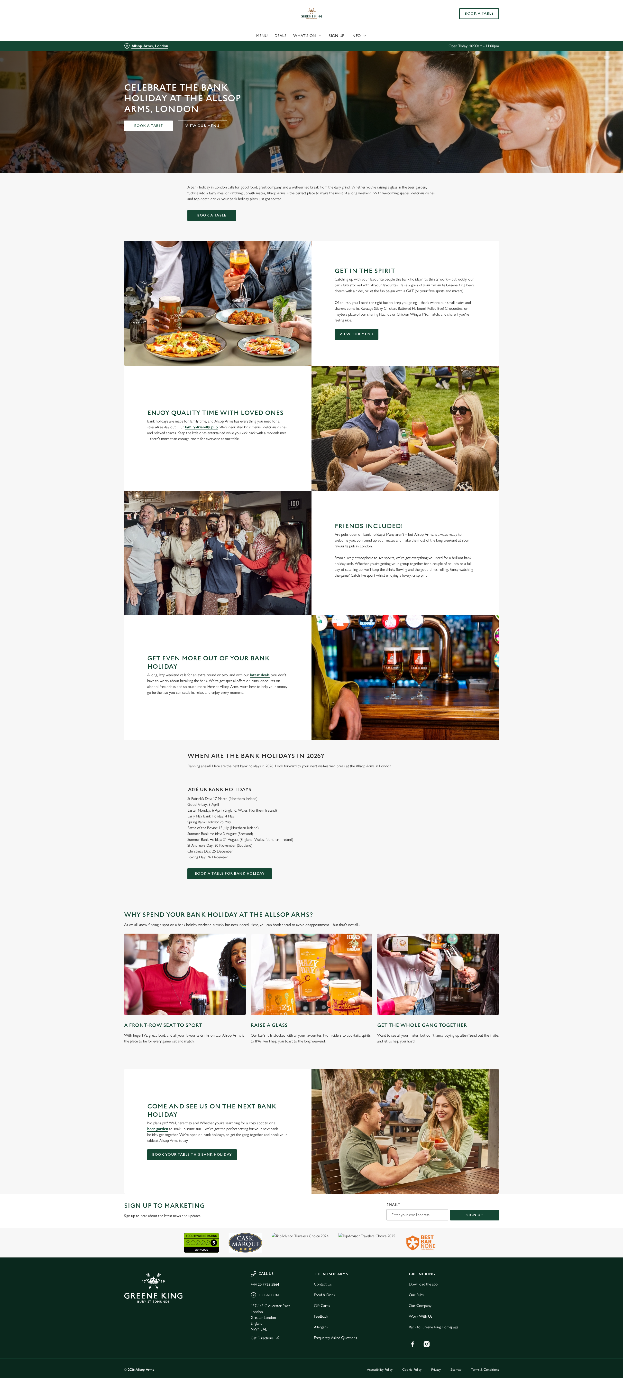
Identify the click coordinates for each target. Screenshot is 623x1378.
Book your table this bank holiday (192, 1155)
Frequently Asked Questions (335, 1337)
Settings (360, 45)
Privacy (436, 1370)
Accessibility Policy (380, 1370)
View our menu (202, 126)
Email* (393, 1205)
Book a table (148, 126)
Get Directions (262, 1338)
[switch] (251, 45)
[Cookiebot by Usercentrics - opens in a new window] (142, 45)
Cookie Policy (411, 1370)
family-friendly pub (201, 427)
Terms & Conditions (485, 1370)
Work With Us (420, 1316)
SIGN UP (474, 1215)
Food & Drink (324, 1295)
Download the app (423, 1284)
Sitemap (455, 1370)
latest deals (260, 675)
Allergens (321, 1327)
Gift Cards (322, 1305)
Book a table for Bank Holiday (230, 874)
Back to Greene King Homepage (433, 1327)
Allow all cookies (471, 13)
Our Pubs (416, 1295)
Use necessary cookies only (471, 29)
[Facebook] (412, 1344)
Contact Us (323, 1284)
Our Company (420, 1305)
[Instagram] (426, 1344)
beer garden (157, 1128)
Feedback (321, 1316)
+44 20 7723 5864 (265, 1284)
